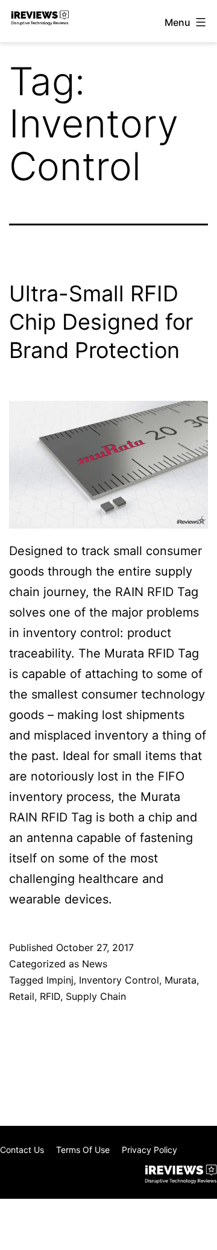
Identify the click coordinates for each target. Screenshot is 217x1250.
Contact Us (22, 1150)
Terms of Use (83, 1150)
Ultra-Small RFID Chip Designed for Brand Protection (101, 321)
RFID (50, 996)
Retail (21, 996)
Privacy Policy (149, 1150)
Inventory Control (119, 980)
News (94, 964)
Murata (181, 980)
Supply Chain (96, 996)
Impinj (60, 980)
